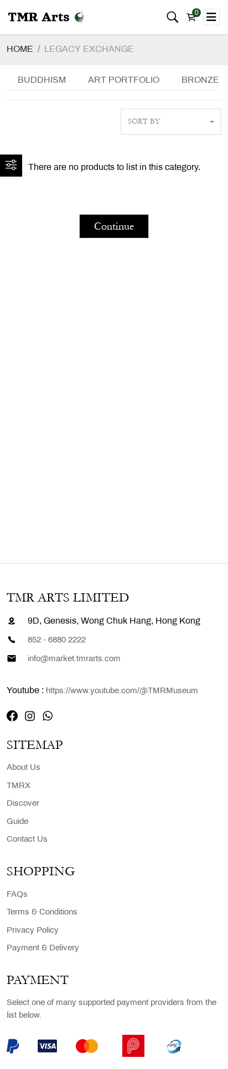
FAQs (17, 894)
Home (20, 49)
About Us (23, 768)
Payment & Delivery (43, 948)
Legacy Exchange (89, 49)
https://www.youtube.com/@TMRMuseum (122, 691)
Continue (114, 226)
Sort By (144, 121)
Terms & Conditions (42, 912)
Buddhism (42, 80)
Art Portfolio (123, 80)
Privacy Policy (33, 930)
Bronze (200, 80)
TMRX (18, 786)
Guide (17, 822)
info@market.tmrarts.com (74, 659)
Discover (23, 803)
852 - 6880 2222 (57, 640)
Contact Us (27, 839)
